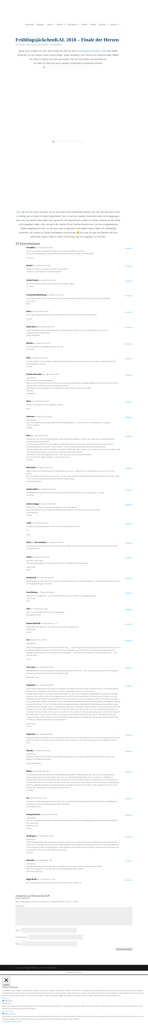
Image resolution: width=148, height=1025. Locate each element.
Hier (18, 212)
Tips (28, 608)
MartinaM (30, 467)
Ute (27, 640)
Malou (29, 771)
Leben (49, 25)
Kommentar (20, 906)
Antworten (129, 248)
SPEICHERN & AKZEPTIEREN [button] (12, 1021)
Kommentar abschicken (124, 949)
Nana (28, 401)
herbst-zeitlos (32, 489)
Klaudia (29, 750)
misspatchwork (33, 814)
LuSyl (28, 523)
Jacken (39, 45)
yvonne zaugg (32, 504)
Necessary (8, 1001)
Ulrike (29, 557)
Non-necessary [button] (7, 1011)
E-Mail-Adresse (21, 937)
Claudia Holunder (33, 374)
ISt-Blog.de (31, 836)
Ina (27, 798)
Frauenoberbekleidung (36, 295)
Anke (28, 311)
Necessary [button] (6, 998)
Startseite (29, 25)
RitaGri (29, 265)
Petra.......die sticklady (36, 542)
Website (18, 944)
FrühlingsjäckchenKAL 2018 (92, 51)
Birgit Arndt (31, 879)
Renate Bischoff (33, 623)
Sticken (113, 25)
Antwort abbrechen (22, 898)
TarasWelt (30, 247)
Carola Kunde (32, 280)
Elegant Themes (31, 968)
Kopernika (30, 685)
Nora (28, 435)
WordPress (51, 968)
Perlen (84, 25)
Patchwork (72, 25)
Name (18, 930)
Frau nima (30, 667)
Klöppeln (40, 25)
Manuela (30, 860)
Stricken (102, 25)
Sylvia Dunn (31, 326)
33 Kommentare (56, 45)
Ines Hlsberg (31, 592)
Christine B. (31, 577)
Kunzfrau (22, 45)
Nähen (60, 25)
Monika (29, 343)
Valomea (30, 416)
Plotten (93, 25)
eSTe (28, 358)
